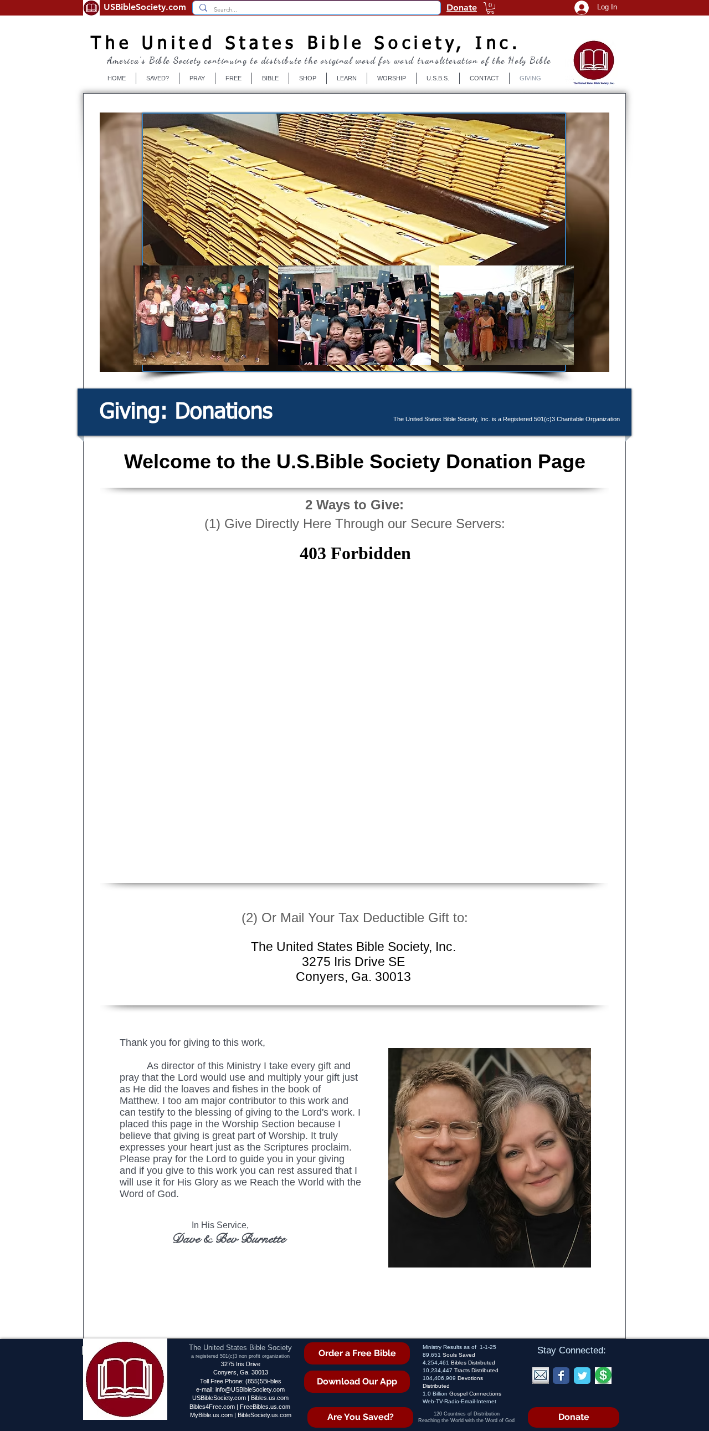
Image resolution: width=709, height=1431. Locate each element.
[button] (490, 8)
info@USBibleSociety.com (250, 1389)
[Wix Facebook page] (561, 1375)
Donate (461, 7)
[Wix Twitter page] (582, 1375)
